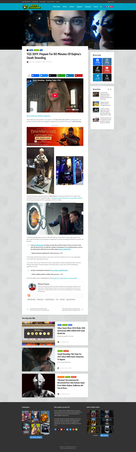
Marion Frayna (32, 61)
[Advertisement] (55, 68)
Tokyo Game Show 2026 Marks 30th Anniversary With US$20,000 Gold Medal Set (71, 331)
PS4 (41, 50)
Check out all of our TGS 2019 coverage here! (38, 116)
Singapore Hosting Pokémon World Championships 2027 (105, 103)
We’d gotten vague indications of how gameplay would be (67, 198)
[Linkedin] (67, 429)
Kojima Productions (49, 299)
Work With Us (69, 448)
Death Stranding (31, 299)
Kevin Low (62, 368)
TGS (57, 299)
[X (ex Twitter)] (64, 429)
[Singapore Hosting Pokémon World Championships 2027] (96, 103)
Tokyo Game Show (70, 299)
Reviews (72, 6)
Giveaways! (88, 6)
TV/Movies (66, 350)
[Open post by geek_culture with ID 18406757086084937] (26, 416)
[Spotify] (76, 429)
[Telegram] (70, 429)
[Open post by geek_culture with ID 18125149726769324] (45, 416)
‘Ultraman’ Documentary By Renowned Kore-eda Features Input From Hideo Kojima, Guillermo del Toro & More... (71, 384)
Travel (70, 324)
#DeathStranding (38, 245)
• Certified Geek (34, 1)
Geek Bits (36, 50)
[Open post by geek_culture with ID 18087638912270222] (26, 429)
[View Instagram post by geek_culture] (29, 421)
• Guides (57, 1)
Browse (65, 6)
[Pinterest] (73, 429)
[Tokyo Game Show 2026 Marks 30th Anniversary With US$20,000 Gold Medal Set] (38, 333)
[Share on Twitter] (53, 75)
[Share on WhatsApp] (61, 75)
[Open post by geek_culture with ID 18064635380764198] (35, 416)
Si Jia (61, 342)
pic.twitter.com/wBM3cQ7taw (60, 270)
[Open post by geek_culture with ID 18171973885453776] (35, 429)
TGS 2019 (62, 299)
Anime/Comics (61, 377)
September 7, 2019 (58, 274)
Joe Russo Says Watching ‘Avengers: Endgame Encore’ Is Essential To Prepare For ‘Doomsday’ (106, 96)
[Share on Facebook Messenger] (44, 75)
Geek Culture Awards (26, 1)
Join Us (74, 448)
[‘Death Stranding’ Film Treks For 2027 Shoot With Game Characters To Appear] (38, 359)
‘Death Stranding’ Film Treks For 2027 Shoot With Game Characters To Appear (70, 357)
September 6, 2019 (58, 253)
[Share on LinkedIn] (70, 75)
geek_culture (26, 412)
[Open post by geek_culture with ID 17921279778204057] (45, 429)
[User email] (29, 295)
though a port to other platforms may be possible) (64, 278)
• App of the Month (50, 1)
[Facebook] (55, 429)
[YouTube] (61, 429)
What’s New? (56, 6)
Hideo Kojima (40, 299)
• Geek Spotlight (42, 1)
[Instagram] (58, 429)
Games (31, 50)
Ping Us (96, 6)
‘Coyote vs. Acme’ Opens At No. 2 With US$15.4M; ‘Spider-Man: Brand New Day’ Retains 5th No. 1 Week (105, 111)
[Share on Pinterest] (79, 75)
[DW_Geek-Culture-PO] (55, 136)
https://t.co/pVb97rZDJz (64, 249)
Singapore (79, 6)
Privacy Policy (63, 448)
